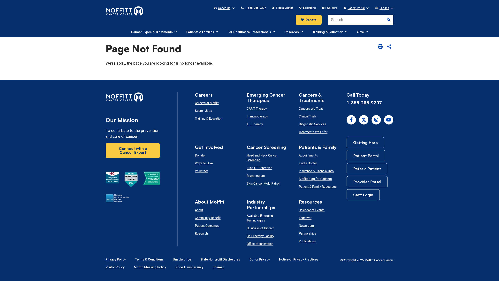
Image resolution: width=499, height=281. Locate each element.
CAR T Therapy (257, 108)
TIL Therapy (255, 124)
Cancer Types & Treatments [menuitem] (152, 32)
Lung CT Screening (259, 168)
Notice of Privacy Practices (298, 259)
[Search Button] (388, 20)
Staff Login (363, 194)
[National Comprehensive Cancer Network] (117, 199)
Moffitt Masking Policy (150, 267)
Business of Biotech (260, 228)
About (199, 210)
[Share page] (389, 47)
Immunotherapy (257, 116)
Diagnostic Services (312, 124)
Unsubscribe (182, 259)
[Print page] (380, 47)
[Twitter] (363, 119)
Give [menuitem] (360, 32)
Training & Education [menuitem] (327, 32)
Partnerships (307, 233)
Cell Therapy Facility (260, 236)
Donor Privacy (260, 259)
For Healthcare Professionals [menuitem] (249, 32)
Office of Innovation (260, 244)
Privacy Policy (116, 259)
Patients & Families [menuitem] (200, 32)
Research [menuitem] (292, 32)
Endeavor (305, 218)
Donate (311, 20)
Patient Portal (366, 155)
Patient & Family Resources (318, 187)
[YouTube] (388, 119)
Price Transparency (189, 267)
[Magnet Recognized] (151, 180)
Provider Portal (367, 181)
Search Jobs (203, 111)
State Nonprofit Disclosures (220, 259)
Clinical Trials (308, 116)
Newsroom (306, 226)
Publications (307, 241)
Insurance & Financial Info (316, 171)
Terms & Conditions (149, 259)
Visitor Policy (115, 267)
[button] (224, 8)
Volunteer (201, 171)
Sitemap (218, 267)
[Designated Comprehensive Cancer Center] (112, 180)
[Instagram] (376, 119)
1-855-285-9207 (364, 103)
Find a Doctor (308, 163)
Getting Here (365, 142)
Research (201, 233)
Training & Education (208, 118)
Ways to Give (204, 163)
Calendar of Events (312, 210)
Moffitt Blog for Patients (315, 179)
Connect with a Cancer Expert (133, 150)
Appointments (308, 155)
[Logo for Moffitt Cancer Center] (133, 98)
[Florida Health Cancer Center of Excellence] (131, 180)
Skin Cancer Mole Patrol (263, 183)
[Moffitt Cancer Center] (125, 11)
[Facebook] (351, 119)
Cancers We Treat (311, 108)
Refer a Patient (367, 168)
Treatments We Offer (313, 132)
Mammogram (256, 176)
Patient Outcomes (207, 226)
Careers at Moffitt (207, 103)
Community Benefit (208, 218)
